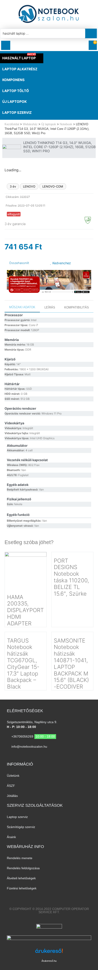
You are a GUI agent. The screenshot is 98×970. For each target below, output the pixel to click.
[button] (5, 45)
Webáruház (30, 124)
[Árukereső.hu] (49, 953)
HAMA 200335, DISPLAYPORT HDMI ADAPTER (25, 610)
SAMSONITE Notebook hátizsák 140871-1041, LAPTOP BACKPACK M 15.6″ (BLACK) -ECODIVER (71, 663)
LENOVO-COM (52, 186)
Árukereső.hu (49, 960)
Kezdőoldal (12, 124)
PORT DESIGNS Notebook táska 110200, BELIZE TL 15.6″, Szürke (71, 577)
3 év (13, 186)
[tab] (22, 307)
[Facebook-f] (44, 755)
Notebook (66, 124)
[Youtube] (53, 755)
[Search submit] (92, 34)
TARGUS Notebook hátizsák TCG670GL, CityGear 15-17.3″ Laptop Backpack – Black (23, 663)
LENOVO (29, 186)
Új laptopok (48, 124)
